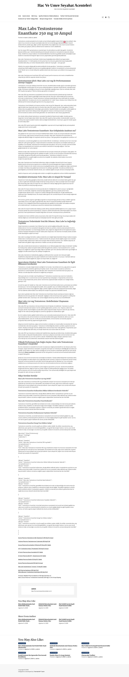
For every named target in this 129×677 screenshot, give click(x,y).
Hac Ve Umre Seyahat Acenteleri (64, 5)
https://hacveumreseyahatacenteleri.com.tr (41, 591)
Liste (19, 16)
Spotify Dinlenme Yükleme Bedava (49, 16)
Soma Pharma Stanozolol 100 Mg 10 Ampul (30, 563)
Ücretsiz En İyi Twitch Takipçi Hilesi (28, 19)
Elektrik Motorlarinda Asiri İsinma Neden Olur (47, 605)
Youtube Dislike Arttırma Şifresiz (63, 19)
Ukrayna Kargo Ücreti (46, 19)
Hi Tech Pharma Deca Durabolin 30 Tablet (30, 552)
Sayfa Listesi (26, 16)
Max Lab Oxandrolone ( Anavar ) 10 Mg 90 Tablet (32, 567)
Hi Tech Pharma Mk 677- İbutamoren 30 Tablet (32, 556)
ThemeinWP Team (39, 671)
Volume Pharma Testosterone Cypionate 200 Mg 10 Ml (34, 541)
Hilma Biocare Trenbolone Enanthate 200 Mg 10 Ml (33, 572)
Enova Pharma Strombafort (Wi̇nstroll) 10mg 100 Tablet (34, 545)
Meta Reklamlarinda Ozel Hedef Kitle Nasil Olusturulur (26, 605)
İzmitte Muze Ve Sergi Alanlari (60, 655)
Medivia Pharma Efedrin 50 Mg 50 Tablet (30, 559)
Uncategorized (22, 643)
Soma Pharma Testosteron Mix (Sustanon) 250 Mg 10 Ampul (35, 538)
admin (35, 37)
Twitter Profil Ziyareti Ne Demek (69, 16)
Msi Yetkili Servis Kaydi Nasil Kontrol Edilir (66, 605)
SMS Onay (34, 16)
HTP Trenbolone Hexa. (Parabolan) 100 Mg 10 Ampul (33, 549)
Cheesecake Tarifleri (88, 655)
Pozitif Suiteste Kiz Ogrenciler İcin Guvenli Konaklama (32, 656)
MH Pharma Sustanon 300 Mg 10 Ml (28, 570)
